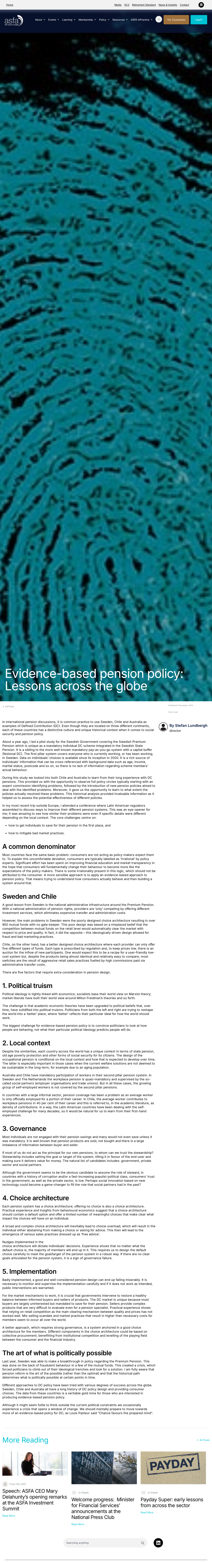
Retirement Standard (144, 4)
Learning (67, 19)
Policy (102, 19)
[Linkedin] (201, 5)
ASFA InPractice (140, 19)
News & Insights (168, 4)
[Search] (142, 1543)
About (38, 19)
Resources (119, 19)
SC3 (126, 4)
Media (118, 4)
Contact (184, 4)
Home (9, 4)
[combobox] (105, 1542)
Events (52, 19)
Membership (86, 19)
